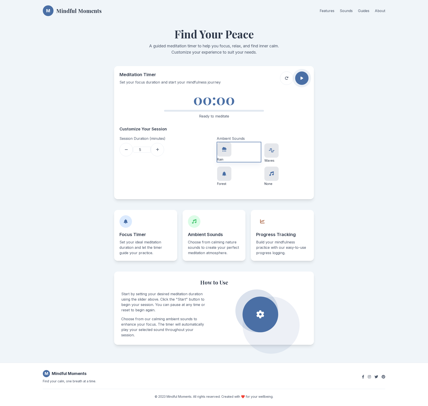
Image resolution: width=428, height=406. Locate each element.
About (380, 10)
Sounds (346, 10)
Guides (363, 10)
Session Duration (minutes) (142, 138)
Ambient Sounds (231, 138)
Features (327, 10)
